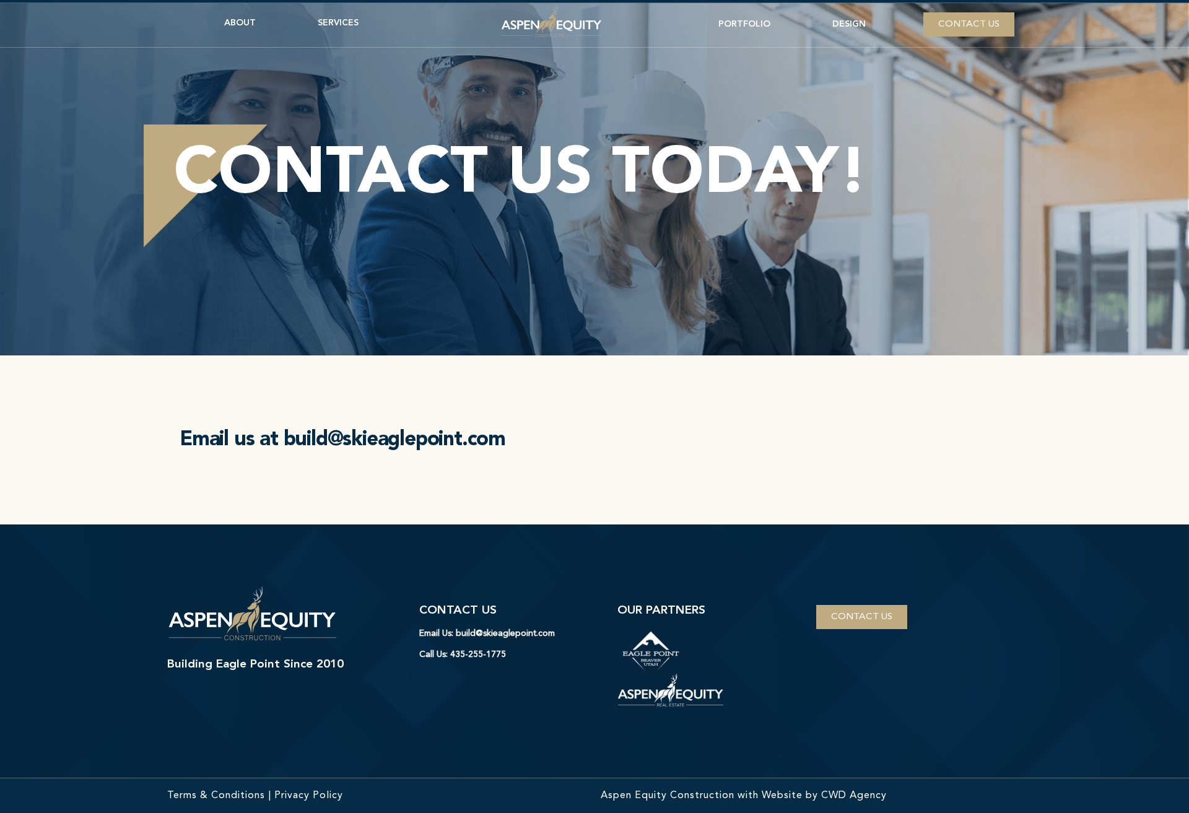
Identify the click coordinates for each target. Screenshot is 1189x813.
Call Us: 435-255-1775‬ (462, 654)
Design (849, 24)
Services (338, 23)
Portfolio (744, 24)
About (240, 23)
